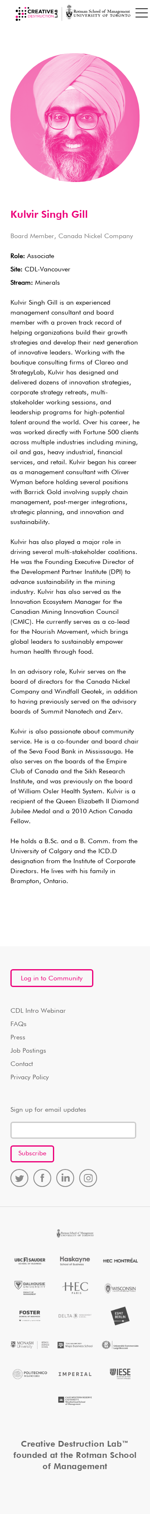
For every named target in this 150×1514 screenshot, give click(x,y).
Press (17, 1037)
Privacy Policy (29, 1077)
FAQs (18, 1024)
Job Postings (28, 1051)
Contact (21, 1064)
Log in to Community (51, 978)
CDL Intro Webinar (38, 1011)
